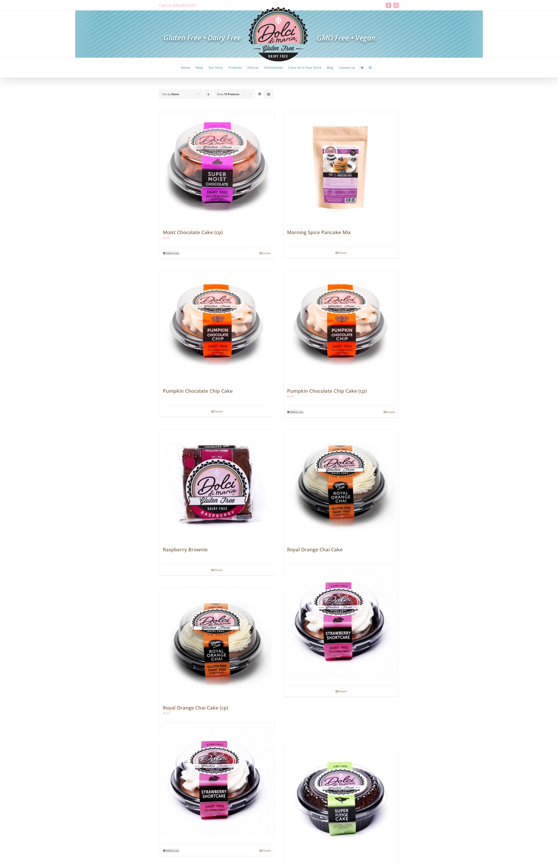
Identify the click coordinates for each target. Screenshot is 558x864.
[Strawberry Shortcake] (341, 625)
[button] (370, 67)
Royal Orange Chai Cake (315, 549)
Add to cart (172, 253)
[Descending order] (208, 94)
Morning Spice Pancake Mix (319, 232)
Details (266, 253)
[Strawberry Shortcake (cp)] (217, 784)
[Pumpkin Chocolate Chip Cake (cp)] (341, 327)
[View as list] (268, 94)
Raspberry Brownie (185, 549)
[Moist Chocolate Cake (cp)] (217, 168)
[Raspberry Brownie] (217, 486)
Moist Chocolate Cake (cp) (193, 232)
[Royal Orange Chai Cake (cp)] (217, 644)
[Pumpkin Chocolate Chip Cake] (217, 327)
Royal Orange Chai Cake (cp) (195, 707)
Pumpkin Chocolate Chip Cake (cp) (327, 390)
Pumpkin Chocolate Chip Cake (198, 390)
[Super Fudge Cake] (341, 802)
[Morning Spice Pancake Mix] (341, 168)
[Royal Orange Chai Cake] (341, 486)
